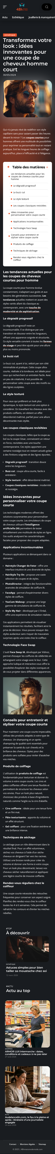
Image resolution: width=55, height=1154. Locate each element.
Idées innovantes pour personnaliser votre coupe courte (28, 213)
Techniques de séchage (25, 250)
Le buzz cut (19, 192)
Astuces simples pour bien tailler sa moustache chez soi (26, 969)
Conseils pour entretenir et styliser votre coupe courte (25, 236)
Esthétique (10, 35)
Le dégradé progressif (24, 185)
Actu (7, 1114)
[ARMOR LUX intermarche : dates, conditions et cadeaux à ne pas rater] (27, 1024)
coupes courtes (35, 137)
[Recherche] (47, 7)
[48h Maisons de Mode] (22, 7)
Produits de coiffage (23, 244)
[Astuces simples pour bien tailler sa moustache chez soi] (27, 949)
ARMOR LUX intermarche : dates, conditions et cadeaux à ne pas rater (26, 1053)
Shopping (9, 1049)
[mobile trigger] (5, 7)
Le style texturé (21, 199)
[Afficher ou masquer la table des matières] (46, 167)
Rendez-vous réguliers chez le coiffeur (28, 258)
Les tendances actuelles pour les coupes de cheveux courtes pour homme (27, 176)
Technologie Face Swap (25, 228)
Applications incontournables (28, 221)
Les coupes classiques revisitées (29, 205)
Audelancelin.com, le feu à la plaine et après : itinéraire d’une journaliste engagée (27, 1120)
